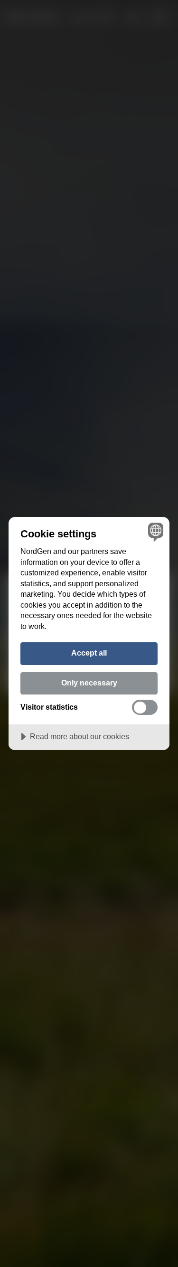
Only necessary (89, 682)
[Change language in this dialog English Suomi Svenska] (154, 532)
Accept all (89, 652)
